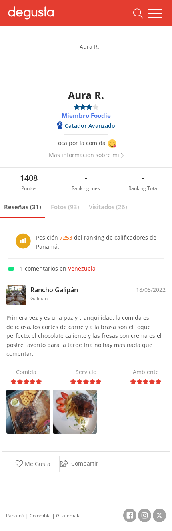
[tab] (22, 207)
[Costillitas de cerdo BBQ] (75, 411)
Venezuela (82, 268)
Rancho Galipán (54, 289)
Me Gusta (36, 464)
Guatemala (68, 515)
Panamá (15, 515)
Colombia (40, 515)
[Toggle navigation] (155, 13)
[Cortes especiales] (28, 411)
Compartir (84, 463)
